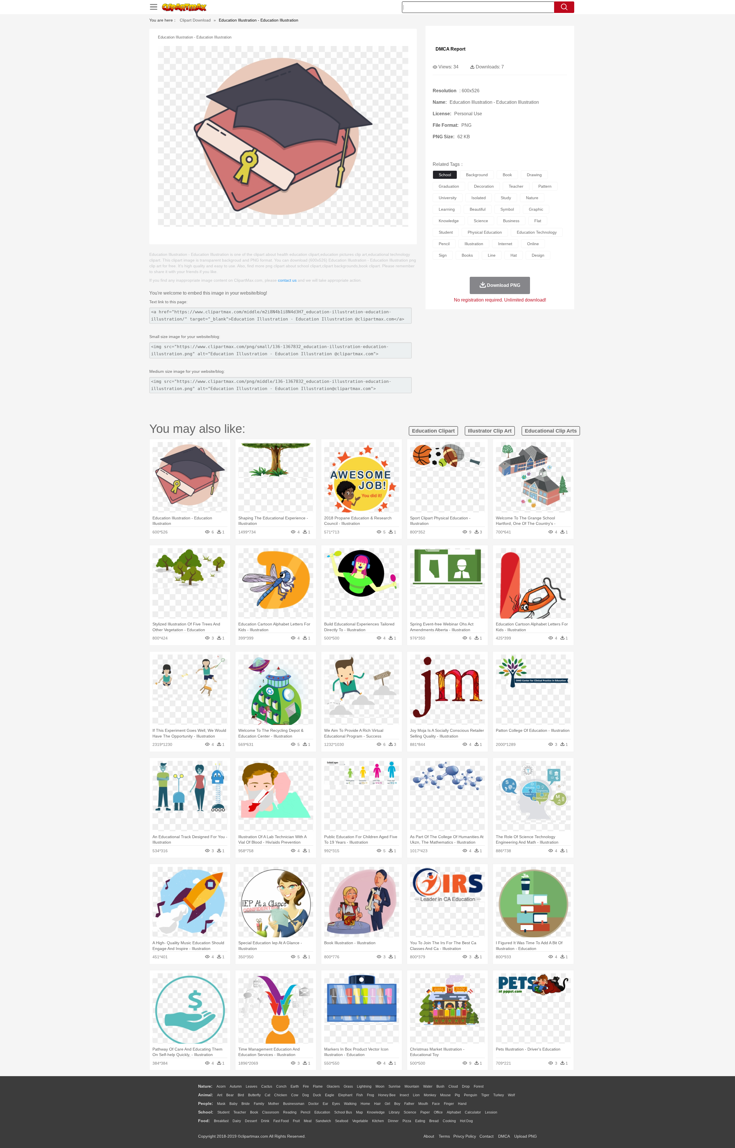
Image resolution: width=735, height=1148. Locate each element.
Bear (230, 1095)
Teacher (239, 1112)
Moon (380, 1086)
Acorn (221, 1086)
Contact (486, 1136)
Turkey (498, 1095)
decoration (484, 186)
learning (447, 209)
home (365, 1104)
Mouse (445, 1095)
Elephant (345, 1095)
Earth (295, 1086)
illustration (474, 243)
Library (394, 1112)
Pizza (407, 1121)
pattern (545, 186)
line (492, 255)
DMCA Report (450, 49)
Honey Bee (387, 1095)
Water (427, 1086)
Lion (416, 1095)
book (507, 174)
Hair (377, 1104)
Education (322, 1112)
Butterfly (254, 1095)
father (409, 1104)
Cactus (266, 1086)
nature (532, 197)
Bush (440, 1086)
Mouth (423, 1104)
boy (397, 1104)
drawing (534, 174)
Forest (478, 1086)
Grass (348, 1086)
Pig (457, 1095)
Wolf (511, 1095)
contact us (287, 280)
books (467, 255)
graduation (449, 186)
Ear (325, 1104)
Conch (281, 1086)
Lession (491, 1112)
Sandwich (323, 1121)
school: (205, 1112)
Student (223, 1112)
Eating (420, 1121)
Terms (444, 1136)
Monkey (430, 1095)
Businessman (293, 1104)
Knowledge (376, 1112)
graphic (536, 209)
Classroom (270, 1112)
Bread (434, 1121)
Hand (462, 1104)
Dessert (251, 1121)
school (445, 174)
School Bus (343, 1112)
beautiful (478, 209)
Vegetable (360, 1121)
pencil (444, 243)
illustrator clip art (490, 431)
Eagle (329, 1095)
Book (254, 1112)
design (538, 255)
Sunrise (394, 1086)
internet (505, 243)
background (477, 174)
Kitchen (378, 1121)
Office (438, 1112)
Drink (265, 1121)
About (428, 1136)
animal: (205, 1095)
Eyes (336, 1104)
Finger (449, 1104)
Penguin (470, 1095)
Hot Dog (466, 1121)
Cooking (449, 1121)
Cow (294, 1095)
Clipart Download (195, 20)
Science (410, 1112)
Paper (425, 1112)
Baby (233, 1104)
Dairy (237, 1121)
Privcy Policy (464, 1136)
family (259, 1104)
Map (359, 1112)
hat (513, 255)
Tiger (485, 1095)
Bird (241, 1095)
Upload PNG (525, 1136)
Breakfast (221, 1121)
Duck (317, 1095)
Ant (219, 1095)
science (481, 220)
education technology (537, 232)
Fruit (296, 1121)
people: (205, 1103)
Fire (306, 1086)
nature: (205, 1086)
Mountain (412, 1086)
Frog (370, 1095)
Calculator (473, 1112)
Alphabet (454, 1112)
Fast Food (281, 1121)
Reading (290, 1112)
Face (436, 1104)
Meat (308, 1121)
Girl (387, 1104)
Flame (318, 1086)
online (533, 243)
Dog (305, 1095)
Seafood (341, 1121)
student (446, 232)
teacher (516, 186)
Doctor (313, 1104)
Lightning (364, 1086)
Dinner (393, 1121)
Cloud (453, 1086)
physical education (485, 232)
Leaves (251, 1086)
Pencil (305, 1112)
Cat (267, 1095)
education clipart (433, 431)
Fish (359, 1095)
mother (273, 1104)
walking (350, 1104)
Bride (245, 1104)
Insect (404, 1095)
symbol (507, 209)
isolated (478, 197)
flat (537, 220)
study (506, 197)
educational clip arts (551, 431)
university (448, 197)
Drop (466, 1086)
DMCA (504, 1136)
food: (204, 1120)
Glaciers (333, 1086)
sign (443, 255)
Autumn (236, 1086)
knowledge (449, 220)
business (511, 220)
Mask (221, 1104)
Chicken (280, 1095)
